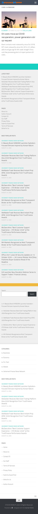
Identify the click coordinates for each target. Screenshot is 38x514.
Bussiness (6, 353)
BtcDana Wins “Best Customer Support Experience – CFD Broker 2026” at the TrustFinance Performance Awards (18, 93)
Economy (5, 30)
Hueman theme (29, 508)
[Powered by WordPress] (12, 507)
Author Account (6, 114)
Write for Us (5, 128)
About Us (4, 111)
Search (4, 290)
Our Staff (4, 119)
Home (5, 447)
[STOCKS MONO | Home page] (15, 3)
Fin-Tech (6, 362)
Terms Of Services (7, 126)
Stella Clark (27, 30)
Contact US (5, 116)
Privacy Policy (6, 121)
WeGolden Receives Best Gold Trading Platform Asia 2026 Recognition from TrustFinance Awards (19, 158)
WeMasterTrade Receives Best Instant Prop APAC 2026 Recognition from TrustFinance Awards (17, 172)
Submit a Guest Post (8, 123)
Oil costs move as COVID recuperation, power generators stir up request (18, 37)
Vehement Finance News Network (13, 140)
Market (5, 367)
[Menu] (35, 2)
